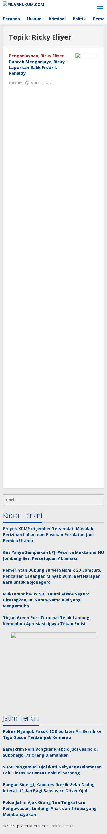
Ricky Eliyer (52, 55)
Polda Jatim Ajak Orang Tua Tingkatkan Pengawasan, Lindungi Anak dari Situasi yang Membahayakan (50, 808)
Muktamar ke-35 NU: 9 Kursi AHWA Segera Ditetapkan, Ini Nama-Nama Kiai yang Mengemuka (46, 600)
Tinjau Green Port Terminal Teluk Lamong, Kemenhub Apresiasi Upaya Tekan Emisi (47, 620)
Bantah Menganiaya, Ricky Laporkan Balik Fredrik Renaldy (37, 67)
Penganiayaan (23, 55)
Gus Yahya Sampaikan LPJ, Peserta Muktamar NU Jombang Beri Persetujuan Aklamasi (53, 555)
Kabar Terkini (22, 515)
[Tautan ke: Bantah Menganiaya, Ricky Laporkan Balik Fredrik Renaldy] (86, 267)
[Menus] (100, 7)
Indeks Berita (62, 825)
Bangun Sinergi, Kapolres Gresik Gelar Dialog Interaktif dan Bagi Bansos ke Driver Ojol (49, 787)
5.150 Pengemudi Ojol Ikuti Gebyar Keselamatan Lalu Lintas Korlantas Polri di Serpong (52, 770)
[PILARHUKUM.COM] (23, 4)
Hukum (16, 82)
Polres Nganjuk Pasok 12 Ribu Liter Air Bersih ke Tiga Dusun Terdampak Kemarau (52, 734)
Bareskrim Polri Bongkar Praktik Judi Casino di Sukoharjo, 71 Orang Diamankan (50, 752)
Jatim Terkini (21, 718)
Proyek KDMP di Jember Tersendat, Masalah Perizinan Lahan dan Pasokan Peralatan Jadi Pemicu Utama (48, 534)
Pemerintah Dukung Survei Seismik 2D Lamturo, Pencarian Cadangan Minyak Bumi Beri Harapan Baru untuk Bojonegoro (52, 576)
